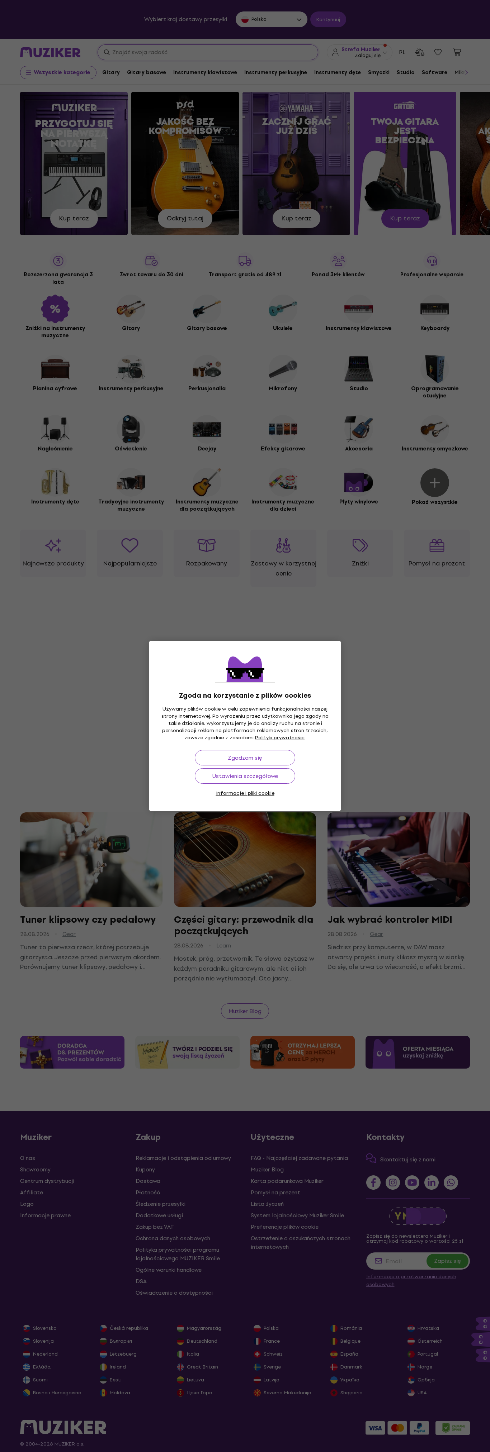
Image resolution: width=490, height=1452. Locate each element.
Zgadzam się (245, 757)
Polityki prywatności (280, 738)
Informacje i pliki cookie (245, 793)
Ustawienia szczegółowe (245, 776)
